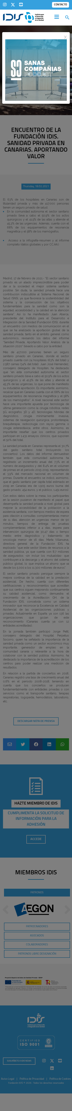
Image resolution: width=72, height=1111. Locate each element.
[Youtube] (21, 4)
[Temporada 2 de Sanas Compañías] (36, 69)
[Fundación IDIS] (23, 17)
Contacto (60, 4)
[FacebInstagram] (5, 4)
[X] (13, 4)
